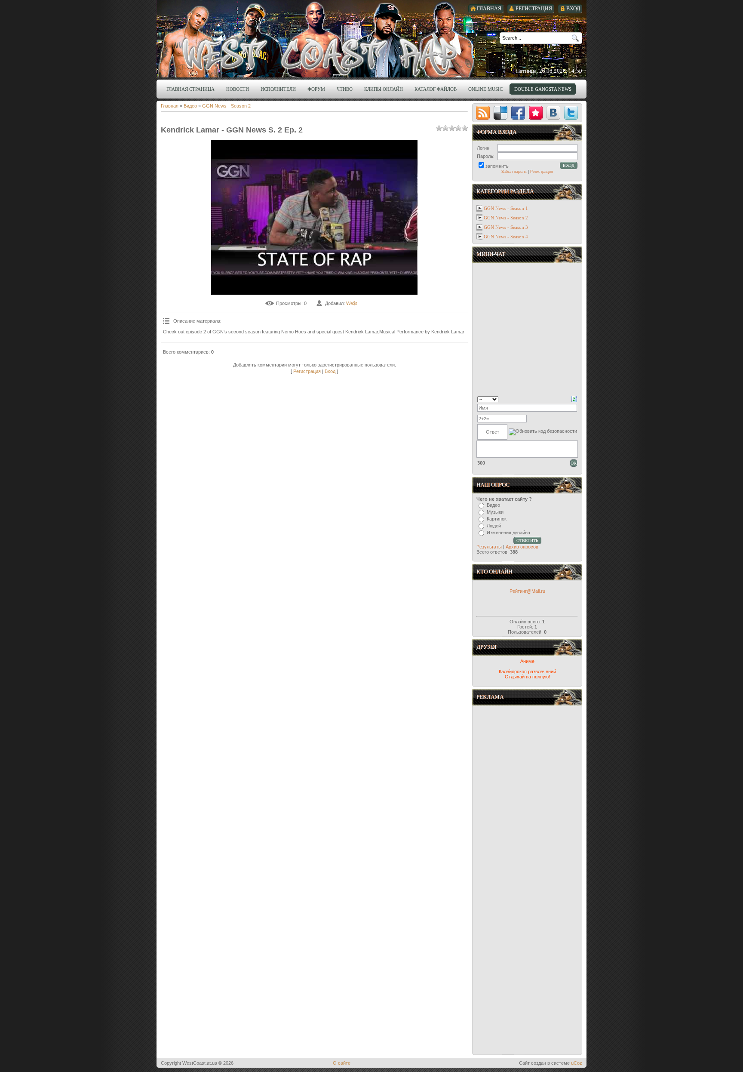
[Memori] (536, 113)
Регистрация (307, 371)
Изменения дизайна (508, 532)
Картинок (497, 518)
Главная (169, 105)
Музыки (495, 511)
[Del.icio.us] (500, 113)
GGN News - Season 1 (506, 208)
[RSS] (483, 113)
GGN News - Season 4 (506, 236)
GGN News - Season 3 (506, 227)
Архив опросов (522, 546)
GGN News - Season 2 (226, 105)
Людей (494, 525)
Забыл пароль (514, 171)
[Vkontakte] (553, 113)
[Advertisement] (528, 795)
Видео (190, 105)
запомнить (497, 166)
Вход (330, 371)
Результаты (489, 546)
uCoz (576, 1063)
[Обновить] (574, 398)
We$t (351, 303)
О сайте (341, 1063)
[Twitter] (571, 113)
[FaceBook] (518, 113)
